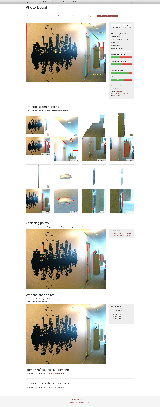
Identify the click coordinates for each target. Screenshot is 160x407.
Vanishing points (62, 16)
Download (73, 402)
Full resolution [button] (116, 27)
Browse (58, 2)
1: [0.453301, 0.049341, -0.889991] (121, 236)
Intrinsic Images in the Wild (51, 373)
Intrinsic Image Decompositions (107, 16)
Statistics (68, 2)
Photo (36, 16)
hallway (117, 42)
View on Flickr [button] (127, 27)
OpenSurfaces (32, 2)
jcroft (119, 86)
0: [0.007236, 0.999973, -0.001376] (121, 233)
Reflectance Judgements (87, 16)
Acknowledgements (83, 402)
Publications (47, 2)
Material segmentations (48, 16)
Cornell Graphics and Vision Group (80, 399)
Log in (131, 2)
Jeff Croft (118, 95)
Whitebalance (74, 16)
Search (77, 2)
